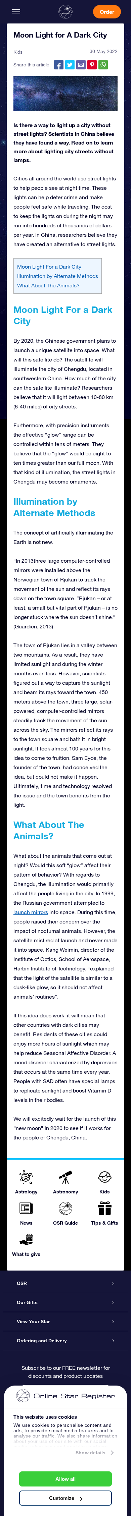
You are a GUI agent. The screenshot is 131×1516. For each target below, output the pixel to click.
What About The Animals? (48, 285)
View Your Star (33, 1321)
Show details (90, 1452)
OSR (22, 1283)
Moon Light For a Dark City (49, 267)
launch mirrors (30, 912)
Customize (61, 1498)
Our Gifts (27, 1302)
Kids (18, 52)
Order (107, 11)
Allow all (65, 1479)
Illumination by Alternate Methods (57, 276)
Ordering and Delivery (42, 1340)
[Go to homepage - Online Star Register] (65, 12)
